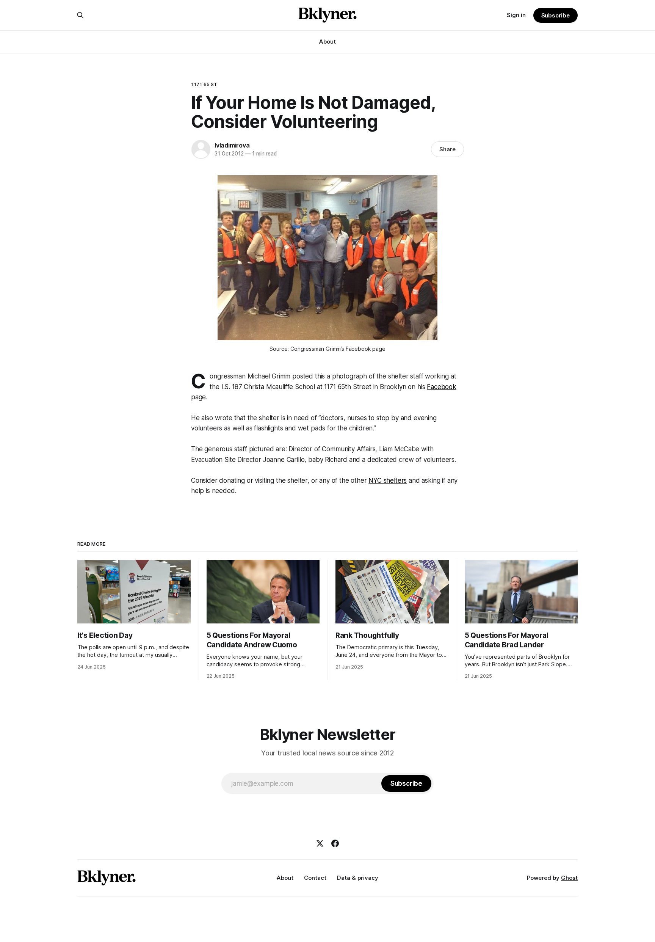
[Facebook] (335, 843)
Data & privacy (357, 877)
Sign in (516, 15)
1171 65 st (204, 84)
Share (447, 149)
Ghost (569, 877)
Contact (315, 877)
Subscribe (555, 15)
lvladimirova (232, 145)
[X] (320, 843)
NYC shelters (387, 480)
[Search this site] (80, 15)
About (327, 41)
